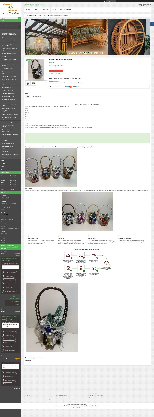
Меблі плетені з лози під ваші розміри (9, 80)
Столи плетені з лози (7, 90)
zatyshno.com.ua (75, 190)
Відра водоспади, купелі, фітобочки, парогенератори (9, 33)
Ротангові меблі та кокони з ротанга (9, 125)
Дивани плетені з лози (8, 37)
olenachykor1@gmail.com (7, 224)
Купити (56, 71)
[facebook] (26, 93)
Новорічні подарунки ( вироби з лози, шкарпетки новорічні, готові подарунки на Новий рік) (10, 117)
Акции (2, 23)
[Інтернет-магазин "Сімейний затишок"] (10, 7)
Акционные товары (62, 395)
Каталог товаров (5, 27)
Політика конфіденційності (92, 405)
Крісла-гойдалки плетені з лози (8, 72)
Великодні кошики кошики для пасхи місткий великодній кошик (10, 156)
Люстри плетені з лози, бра (9, 76)
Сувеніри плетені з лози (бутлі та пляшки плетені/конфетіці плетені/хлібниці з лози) (9, 95)
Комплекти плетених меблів (9, 53)
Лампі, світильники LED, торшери (8, 139)
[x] (27, 93)
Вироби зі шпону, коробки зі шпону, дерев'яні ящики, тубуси (9, 110)
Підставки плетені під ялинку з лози (10, 135)
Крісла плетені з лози (7, 68)
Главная (28, 9)
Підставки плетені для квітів (9, 84)
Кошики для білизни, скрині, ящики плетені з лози (9, 60)
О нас (2, 166)
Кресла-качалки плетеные (96, 395)
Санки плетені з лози (7, 87)
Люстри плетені (6, 151)
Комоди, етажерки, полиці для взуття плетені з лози (9, 49)
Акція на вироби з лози (8, 143)
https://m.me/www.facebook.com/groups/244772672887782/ (10, 228)
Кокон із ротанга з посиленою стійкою (10, 366)
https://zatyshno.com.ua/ (7, 219)
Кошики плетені (6, 56)
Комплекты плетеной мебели (96, 397)
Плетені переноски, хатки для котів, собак (9, 104)
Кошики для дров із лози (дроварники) (8, 130)
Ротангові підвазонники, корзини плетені (8, 147)
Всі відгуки (16, 388)
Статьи (3, 163)
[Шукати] (19, 18)
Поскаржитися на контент (80, 405)
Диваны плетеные (93, 393)
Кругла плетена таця (8, 267)
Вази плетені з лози (7, 30)
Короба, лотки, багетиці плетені (8, 64)
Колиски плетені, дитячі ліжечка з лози (8, 44)
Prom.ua (85, 404)
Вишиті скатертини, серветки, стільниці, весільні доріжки (9, 100)
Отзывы (3, 169)
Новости (3, 160)
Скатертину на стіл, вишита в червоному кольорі (10, 325)
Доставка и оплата (65, 9)
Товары (36, 9)
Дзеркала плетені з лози (8, 41)
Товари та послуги (33, 15)
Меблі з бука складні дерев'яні (10, 122)
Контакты (46, 9)
